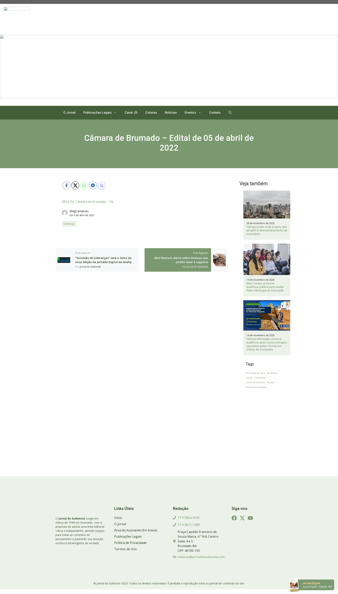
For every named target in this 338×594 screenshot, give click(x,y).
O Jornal (69, 112)
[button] (230, 113)
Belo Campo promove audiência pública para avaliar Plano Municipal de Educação (265, 287)
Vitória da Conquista (256, 387)
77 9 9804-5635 (189, 518)
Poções (270, 382)
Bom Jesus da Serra (255, 373)
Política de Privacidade (130, 543)
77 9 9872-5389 (189, 525)
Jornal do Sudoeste (90, 266)
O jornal (120, 524)
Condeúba (259, 377)
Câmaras (69, 224)
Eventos (190, 112)
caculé (249, 377)
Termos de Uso (125, 549)
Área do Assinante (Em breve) (135, 530)
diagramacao (79, 211)
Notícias (171, 112)
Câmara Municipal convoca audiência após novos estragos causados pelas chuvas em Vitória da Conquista (266, 344)
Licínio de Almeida (255, 382)
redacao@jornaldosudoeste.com (201, 557)
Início (118, 518)
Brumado (272, 373)
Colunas (151, 112)
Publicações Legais (97, 112)
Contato (215, 112)
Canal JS (131, 112)
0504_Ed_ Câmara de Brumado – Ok (87, 201)
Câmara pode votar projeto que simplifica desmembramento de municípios (266, 230)
